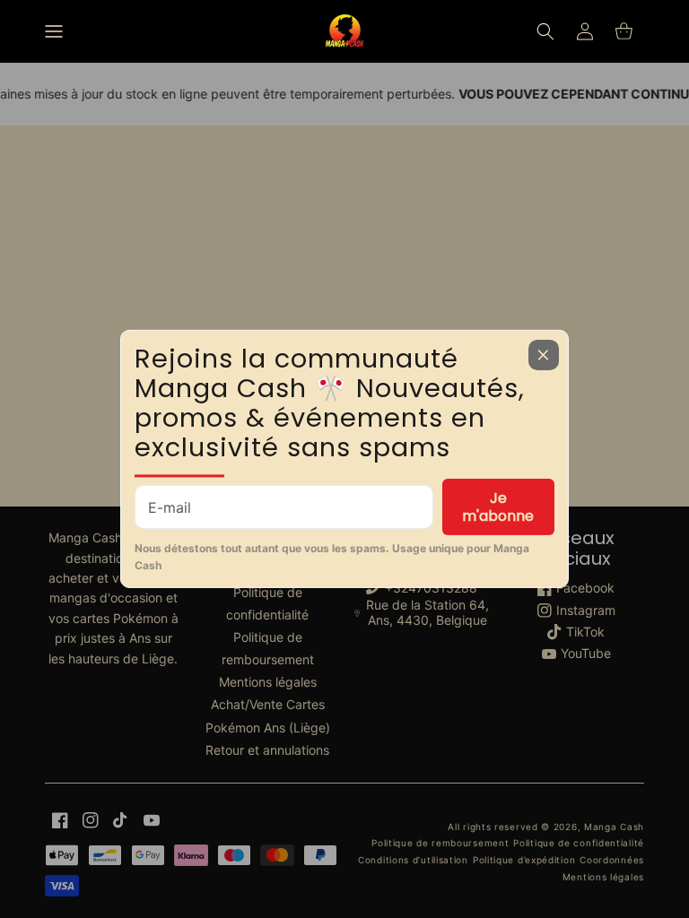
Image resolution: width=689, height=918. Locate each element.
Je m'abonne (498, 506)
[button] (54, 31)
